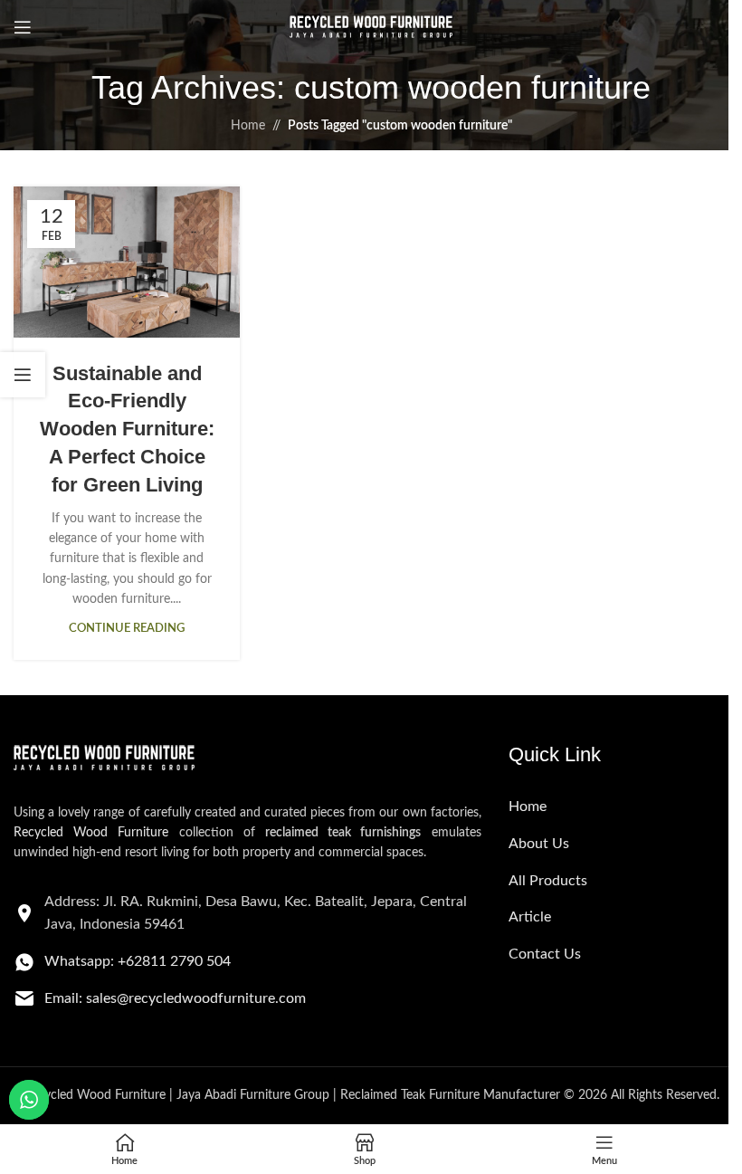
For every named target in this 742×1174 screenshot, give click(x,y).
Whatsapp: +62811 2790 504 (137, 961)
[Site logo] (371, 27)
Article (530, 917)
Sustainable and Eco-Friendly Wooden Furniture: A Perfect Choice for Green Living (127, 429)
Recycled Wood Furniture (91, 832)
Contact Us (545, 954)
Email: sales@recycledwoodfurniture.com (175, 998)
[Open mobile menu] (23, 27)
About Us (539, 843)
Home (248, 125)
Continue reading (127, 628)
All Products (548, 880)
